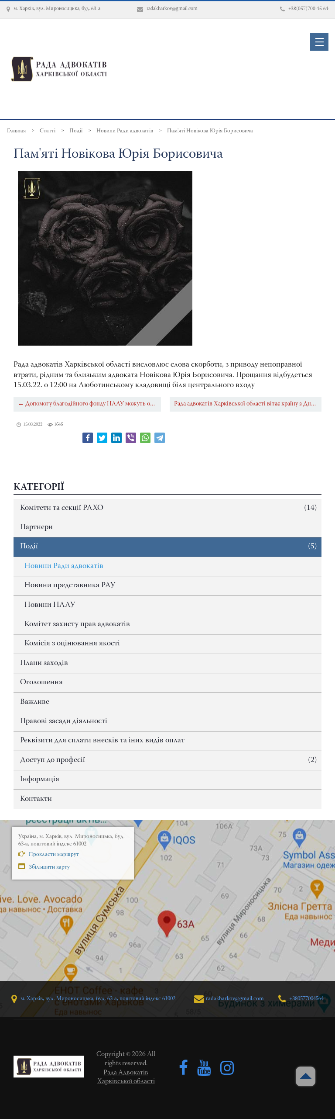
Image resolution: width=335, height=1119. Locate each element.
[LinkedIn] (116, 438)
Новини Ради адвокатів (63, 566)
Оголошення (41, 682)
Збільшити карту (48, 867)
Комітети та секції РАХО (169, 508)
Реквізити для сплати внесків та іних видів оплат (102, 741)
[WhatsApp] (145, 438)
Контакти (36, 799)
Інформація (39, 779)
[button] (319, 42)
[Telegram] (159, 438)
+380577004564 (306, 998)
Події (169, 547)
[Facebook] (87, 438)
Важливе (34, 702)
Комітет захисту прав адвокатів (77, 624)
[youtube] (204, 1068)
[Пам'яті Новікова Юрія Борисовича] (105, 258)
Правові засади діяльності (63, 721)
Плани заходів (44, 663)
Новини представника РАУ (69, 585)
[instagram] (227, 1068)
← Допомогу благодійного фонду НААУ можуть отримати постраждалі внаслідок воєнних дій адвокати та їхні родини (89, 404)
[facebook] (183, 1068)
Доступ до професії (169, 760)
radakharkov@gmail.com (235, 998)
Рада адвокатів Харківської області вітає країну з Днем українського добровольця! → (247, 404)
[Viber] (131, 438)
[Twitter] (102, 438)
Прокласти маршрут (53, 854)
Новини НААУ (49, 605)
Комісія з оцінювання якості (72, 644)
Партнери (36, 527)
